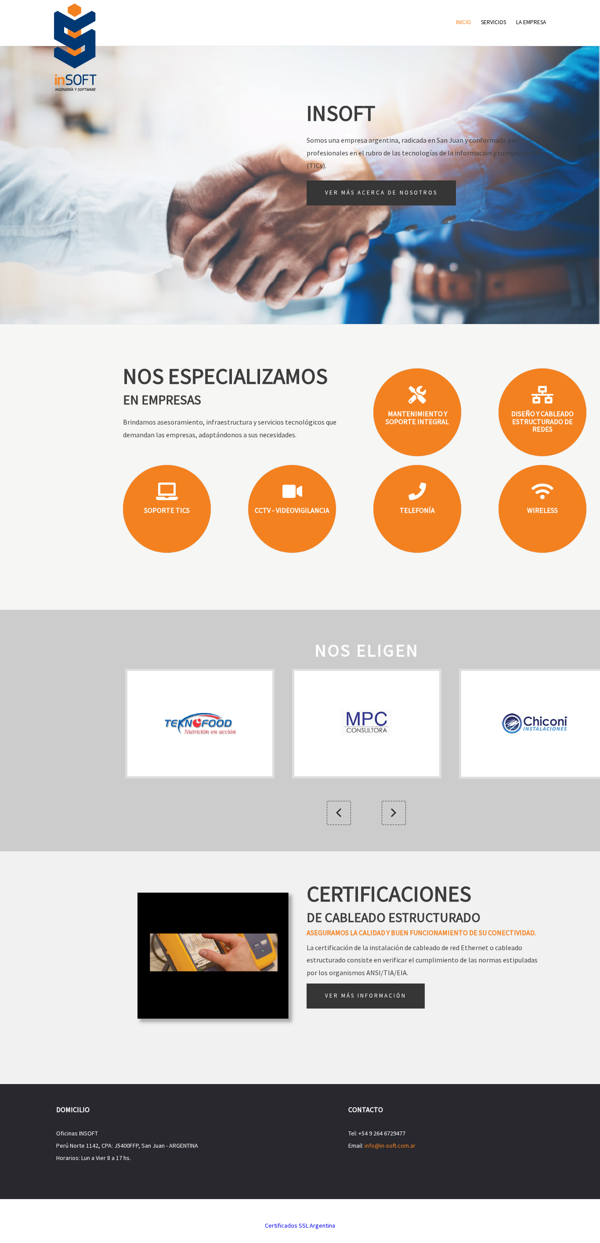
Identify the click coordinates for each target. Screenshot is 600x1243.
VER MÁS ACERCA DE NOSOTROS (381, 192)
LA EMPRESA (531, 22)
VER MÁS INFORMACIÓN (365, 995)
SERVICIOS (493, 22)
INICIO (463, 22)
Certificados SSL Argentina (300, 1225)
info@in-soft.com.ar (390, 1145)
